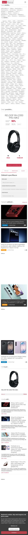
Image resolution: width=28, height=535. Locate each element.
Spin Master (12, 93)
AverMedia (8, 28)
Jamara (21, 58)
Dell (10, 39)
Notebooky (20, 10)
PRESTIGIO (4, 82)
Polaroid (19, 79)
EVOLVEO (16, 45)
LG (12, 63)
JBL (7, 60)
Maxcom (23, 66)
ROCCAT (17, 85)
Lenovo (7, 63)
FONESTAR (10, 46)
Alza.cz (3, 394)
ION (12, 58)
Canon (24, 33)
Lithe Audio (17, 63)
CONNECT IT (11, 36)
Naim (13, 70)
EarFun (16, 42)
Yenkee (23, 103)
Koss (24, 60)
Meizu (12, 67)
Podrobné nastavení (14, 529)
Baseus (22, 28)
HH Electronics (17, 52)
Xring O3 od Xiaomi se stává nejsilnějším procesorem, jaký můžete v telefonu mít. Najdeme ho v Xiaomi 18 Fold (13, 246)
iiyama (22, 57)
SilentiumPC (4, 90)
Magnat (20, 64)
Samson (13, 87)
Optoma (12, 75)
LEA (22, 61)
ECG (20, 42)
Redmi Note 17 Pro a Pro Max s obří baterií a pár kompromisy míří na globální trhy (18, 464)
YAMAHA (18, 103)
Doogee (11, 42)
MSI (23, 69)
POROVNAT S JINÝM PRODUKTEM (14, 165)
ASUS (7, 27)
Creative (16, 37)
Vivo (13, 102)
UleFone (15, 99)
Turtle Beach (9, 99)
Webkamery (21, 14)
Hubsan (11, 55)
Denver (13, 40)
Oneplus (20, 73)
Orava (17, 75)
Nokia (16, 72)
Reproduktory (4, 14)
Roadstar (11, 85)
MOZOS (15, 69)
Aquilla (24, 25)
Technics (11, 96)
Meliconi (17, 67)
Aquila (20, 25)
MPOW (19, 69)
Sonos (23, 90)
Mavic (18, 66)
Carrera (18, 34)
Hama (12, 51)
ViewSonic (4, 102)
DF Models (18, 40)
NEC (17, 70)
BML (15, 31)
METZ (22, 67)
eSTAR (12, 45)
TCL (7, 96)
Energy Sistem (20, 43)
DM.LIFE (6, 42)
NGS (20, 70)
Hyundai (22, 55)
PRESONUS (20, 81)
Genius (9, 49)
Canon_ (3, 34)
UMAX (20, 99)
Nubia (20, 72)
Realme (21, 84)
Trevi (7, 97)
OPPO (7, 75)
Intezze (8, 58)
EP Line (3, 45)
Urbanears (12, 100)
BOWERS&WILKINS (5, 33)
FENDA (22, 45)
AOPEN (3, 25)
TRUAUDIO (20, 97)
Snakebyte (18, 90)
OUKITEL (22, 75)
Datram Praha (4, 39)
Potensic (14, 81)
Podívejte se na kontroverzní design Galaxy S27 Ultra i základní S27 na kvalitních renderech (13, 358)
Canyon (13, 34)
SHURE (20, 88)
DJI (2, 42)
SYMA (22, 94)
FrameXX (21, 46)
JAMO (3, 60)
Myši (9, 16)
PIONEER (3, 79)
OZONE (3, 76)
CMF (5, 36)
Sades (8, 87)
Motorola (9, 69)
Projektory (4, 13)
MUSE (3, 70)
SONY (3, 91)
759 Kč (25, 394)
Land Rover (13, 61)
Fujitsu (8, 48)
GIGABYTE (14, 49)
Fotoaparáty (11, 11)
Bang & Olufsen (16, 28)
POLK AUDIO (4, 81)
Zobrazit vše (24, 202)
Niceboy (3, 72)
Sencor (3, 88)
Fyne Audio (14, 48)
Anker (14, 24)
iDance (14, 57)
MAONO (3, 66)
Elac (11, 43)
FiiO (2, 46)
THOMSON (21, 96)
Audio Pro (12, 27)
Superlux (12, 94)
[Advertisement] (14, 268)
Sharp (15, 88)
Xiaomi (8, 103)
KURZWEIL (7, 61)
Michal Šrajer (12, 225)
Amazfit (9, 24)
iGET (18, 57)
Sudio (8, 94)
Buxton (19, 33)
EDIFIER (3, 43)
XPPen (13, 103)
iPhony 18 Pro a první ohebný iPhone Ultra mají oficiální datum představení (13, 222)
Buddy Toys (13, 33)
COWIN (3, 37)
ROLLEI (22, 85)
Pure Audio (10, 82)
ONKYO (3, 75)
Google (8, 51)
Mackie (9, 64)
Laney (18, 61)
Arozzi (2, 27)
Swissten (18, 94)
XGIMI (3, 103)
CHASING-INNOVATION (6, 57)
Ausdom (3, 28)
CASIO (22, 34)
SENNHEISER (9, 88)
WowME (21, 102)
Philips (19, 78)
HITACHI (9, 54)
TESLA (16, 96)
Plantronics (9, 79)
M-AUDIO (13, 66)
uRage (8, 100)
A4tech (10, 21)
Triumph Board (13, 97)
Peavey (18, 76)
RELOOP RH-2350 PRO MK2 (9, 390)
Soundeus (8, 91)
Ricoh (7, 85)
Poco (15, 79)
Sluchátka (4, 11)
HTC (2, 55)
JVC (15, 60)
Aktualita (5, 225)
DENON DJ (20, 39)
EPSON (7, 45)
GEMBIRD (3, 49)
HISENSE (3, 54)
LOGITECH (4, 64)
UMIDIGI (3, 100)
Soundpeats (22, 91)
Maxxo (3, 67)
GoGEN (3, 51)
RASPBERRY (20, 82)
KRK (2, 61)
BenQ (6, 30)
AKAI (7, 22)
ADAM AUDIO (20, 21)
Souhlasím (14, 532)
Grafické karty (22, 16)
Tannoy (3, 96)
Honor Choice (15, 54)
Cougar (22, 36)
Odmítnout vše (14, 525)
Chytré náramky (5, 10)
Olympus (14, 73)
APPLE (13, 25)
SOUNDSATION (4, 93)
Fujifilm (3, 48)
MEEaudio (7, 67)
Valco (17, 100)
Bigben (20, 30)
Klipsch (19, 60)
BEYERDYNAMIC (13, 30)
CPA (11, 37)
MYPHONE (8, 70)
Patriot (14, 76)
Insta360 (3, 58)
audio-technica (19, 27)
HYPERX (17, 55)
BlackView (4, 31)
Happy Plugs (18, 51)
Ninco (12, 72)
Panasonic (8, 76)
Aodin (22, 24)
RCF (16, 84)
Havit (11, 52)
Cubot (20, 37)
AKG (10, 22)
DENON (14, 39)
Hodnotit (19, 124)
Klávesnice (15, 16)
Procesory (4, 16)
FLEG (5, 46)
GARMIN (19, 48)
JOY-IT (11, 60)
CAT (2, 36)
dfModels (23, 40)
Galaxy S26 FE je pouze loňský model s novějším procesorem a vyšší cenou (13, 301)
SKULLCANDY (11, 90)
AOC (18, 24)
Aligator (19, 22)
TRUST (3, 99)
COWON (8, 37)
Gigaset (20, 49)
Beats (2, 30)
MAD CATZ (15, 64)
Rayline (3, 84)
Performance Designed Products (8, 78)
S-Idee (24, 88)
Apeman (8, 25)
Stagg (17, 93)
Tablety (12, 8)
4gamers (5, 21)
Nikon (8, 72)
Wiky (16, 102)
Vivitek (9, 102)
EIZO (7, 43)
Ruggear (3, 87)
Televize (10, 13)
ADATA (3, 22)
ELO (14, 43)
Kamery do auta (13, 14)
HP (24, 54)
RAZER (8, 84)
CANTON (8, 34)
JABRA (16, 58)
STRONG (3, 94)
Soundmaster (14, 91)
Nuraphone (9, 73)
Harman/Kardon (5, 52)
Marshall (8, 66)
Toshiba (3, 97)
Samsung (19, 87)
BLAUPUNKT (10, 31)
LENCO (3, 63)
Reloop (3, 85)
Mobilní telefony (5, 8)
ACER (15, 21)
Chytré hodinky (18, 8)
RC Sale (12, 84)
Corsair (17, 36)
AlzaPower (3, 24)
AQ (16, 25)
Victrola (22, 100)
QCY (15, 82)
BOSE (19, 31)
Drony (18, 11)
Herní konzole (13, 10)
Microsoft (3, 69)
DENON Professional (5, 40)
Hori (20, 54)
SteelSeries (22, 93)
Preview (3, 250)
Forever (16, 46)
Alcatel (14, 22)
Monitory (16, 13)
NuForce (3, 73)
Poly (9, 81)
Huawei (6, 55)
